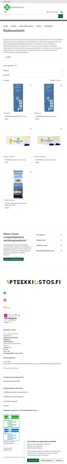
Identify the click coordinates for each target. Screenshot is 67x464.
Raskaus (38, 26)
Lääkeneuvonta (41, 245)
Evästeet (6, 406)
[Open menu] (5, 12)
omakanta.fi (7, 249)
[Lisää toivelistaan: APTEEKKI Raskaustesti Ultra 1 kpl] (30, 128)
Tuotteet (13, 26)
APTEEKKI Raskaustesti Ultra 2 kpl (45, 160)
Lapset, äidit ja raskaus (26, 26)
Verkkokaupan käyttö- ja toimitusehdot (15, 392)
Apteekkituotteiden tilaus (45, 251)
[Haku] (60, 16)
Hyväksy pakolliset (47, 460)
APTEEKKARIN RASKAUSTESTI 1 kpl (15, 116)
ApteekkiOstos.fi (17, 7)
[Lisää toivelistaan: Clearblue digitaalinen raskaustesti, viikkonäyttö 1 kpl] (30, 172)
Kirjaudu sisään (53, 12)
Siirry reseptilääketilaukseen (13, 259)
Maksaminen (40, 240)
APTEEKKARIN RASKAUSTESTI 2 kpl (45, 116)
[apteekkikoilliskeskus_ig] (33, 300)
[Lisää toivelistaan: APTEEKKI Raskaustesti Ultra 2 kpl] (61, 128)
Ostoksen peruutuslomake (11, 381)
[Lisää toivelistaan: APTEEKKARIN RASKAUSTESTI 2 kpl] (61, 85)
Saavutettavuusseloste (10, 401)
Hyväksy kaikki (33, 460)
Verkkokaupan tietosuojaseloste (13, 397)
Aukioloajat (6, 2)
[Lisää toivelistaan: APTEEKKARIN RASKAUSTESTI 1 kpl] (30, 85)
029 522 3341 (7, 450)
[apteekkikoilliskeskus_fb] (33, 293)
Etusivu (5, 26)
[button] (33, 65)
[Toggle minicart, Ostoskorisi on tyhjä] (61, 11)
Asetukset (59, 460)
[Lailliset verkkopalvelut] (18, 420)
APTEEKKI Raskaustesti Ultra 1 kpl (15, 160)
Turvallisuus (40, 235)
